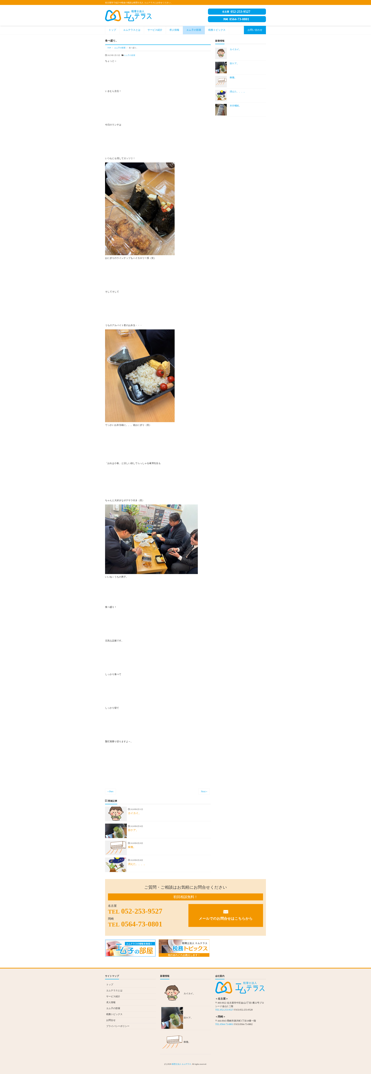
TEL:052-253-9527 (224, 1009)
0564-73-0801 (236, 19)
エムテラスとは (131, 30)
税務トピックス (216, 30)
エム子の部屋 (193, 30)
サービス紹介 (155, 30)
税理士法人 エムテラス (181, 1064)
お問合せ (111, 1020)
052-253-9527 (236, 11)
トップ (112, 30)
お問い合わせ (255, 30)
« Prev (110, 791)
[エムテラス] (128, 15)
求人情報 (174, 30)
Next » (204, 791)
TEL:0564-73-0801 (224, 1024)
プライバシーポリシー (117, 1026)
